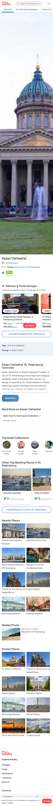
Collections (6, 778)
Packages (6, 765)
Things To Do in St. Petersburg (27, 267)
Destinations (7, 773)
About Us (6, 782)
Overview (8, 9)
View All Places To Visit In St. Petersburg (26, 509)
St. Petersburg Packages (26, 9)
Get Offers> (30, 325)
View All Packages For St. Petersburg (26, 334)
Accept (46, 801)
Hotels (4, 769)
